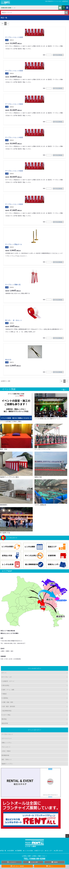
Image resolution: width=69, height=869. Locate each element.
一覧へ (63, 390)
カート (63, 8)
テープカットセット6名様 (14, 204)
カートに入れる (57, 55)
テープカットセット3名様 (14, 104)
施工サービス (39, 850)
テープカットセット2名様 (14, 71)
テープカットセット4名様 (14, 137)
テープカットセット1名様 (14, 37)
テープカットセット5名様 (14, 171)
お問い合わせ (60, 7)
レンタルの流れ (28, 850)
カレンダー (49, 850)
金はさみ (8, 359)
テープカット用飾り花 (12, 284)
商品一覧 (3, 850)
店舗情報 (19, 850)
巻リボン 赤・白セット (13, 320)
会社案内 (11, 850)
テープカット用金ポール (13, 244)
